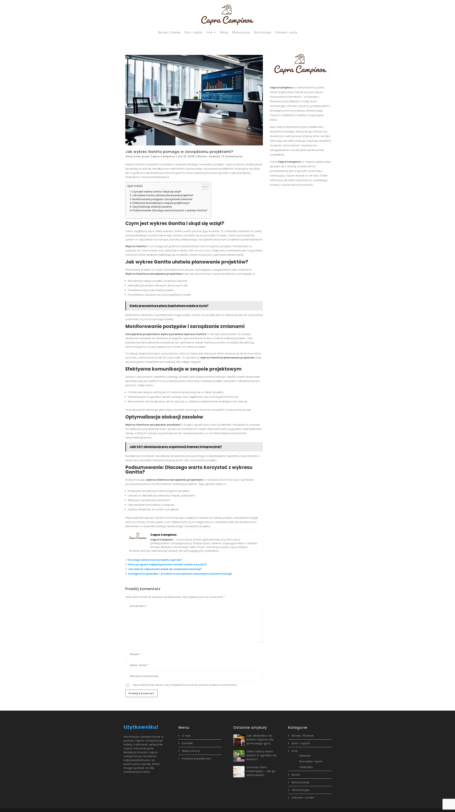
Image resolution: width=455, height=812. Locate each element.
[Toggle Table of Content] (203, 187)
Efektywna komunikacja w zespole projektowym (161, 203)
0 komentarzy (232, 156)
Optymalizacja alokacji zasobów (152, 206)
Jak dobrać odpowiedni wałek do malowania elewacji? (165, 569)
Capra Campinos (162, 156)
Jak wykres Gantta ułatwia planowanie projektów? (163, 195)
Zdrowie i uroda (286, 32)
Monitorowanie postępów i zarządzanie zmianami (162, 199)
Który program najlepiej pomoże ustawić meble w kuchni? (167, 564)
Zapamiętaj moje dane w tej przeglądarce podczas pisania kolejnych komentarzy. (184, 685)
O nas (186, 735)
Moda (224, 32)
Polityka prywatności (197, 758)
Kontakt (187, 743)
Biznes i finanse (169, 32)
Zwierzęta (306, 767)
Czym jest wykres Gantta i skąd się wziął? (156, 191)
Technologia (262, 32)
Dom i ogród (193, 32)
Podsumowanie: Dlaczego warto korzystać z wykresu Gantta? (169, 210)
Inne (209, 32)
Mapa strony (191, 751)
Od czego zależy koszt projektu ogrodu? (154, 560)
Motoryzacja (241, 32)
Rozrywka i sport (311, 761)
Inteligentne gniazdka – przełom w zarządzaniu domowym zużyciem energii (180, 573)
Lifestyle (305, 755)
